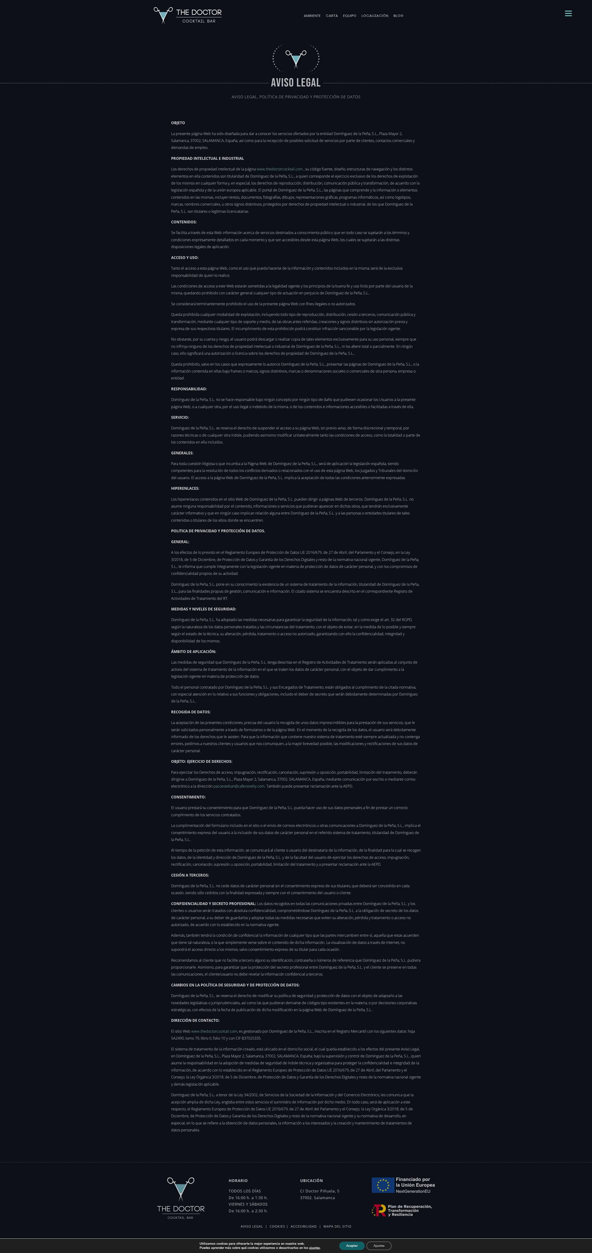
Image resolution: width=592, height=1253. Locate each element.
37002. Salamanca (317, 1197)
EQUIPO (350, 15)
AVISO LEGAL (253, 1226)
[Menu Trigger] (568, 13)
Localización (375, 15)
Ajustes (379, 1246)
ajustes (314, 1248)
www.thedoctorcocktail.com (279, 169)
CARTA (332, 15)
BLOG (399, 15)
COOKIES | (278, 1226)
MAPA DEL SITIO (337, 1226)
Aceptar (352, 1246)
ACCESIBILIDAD (304, 1226)
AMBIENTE (312, 15)
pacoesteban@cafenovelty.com (239, 786)
